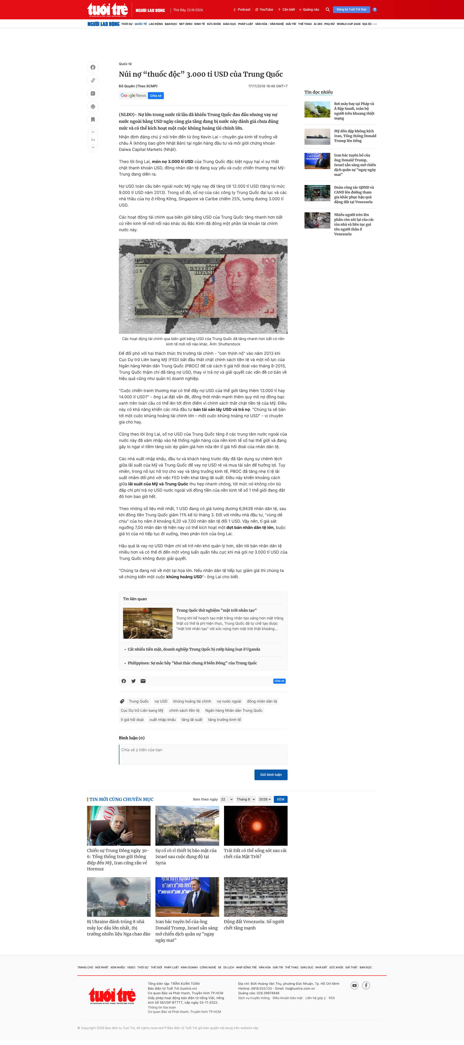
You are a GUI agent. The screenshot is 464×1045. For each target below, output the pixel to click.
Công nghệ (208, 967)
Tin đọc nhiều (318, 92)
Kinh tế (199, 24)
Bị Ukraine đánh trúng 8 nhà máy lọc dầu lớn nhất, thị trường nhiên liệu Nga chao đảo (118, 928)
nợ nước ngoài (229, 701)
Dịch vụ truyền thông (254, 998)
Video (131, 967)
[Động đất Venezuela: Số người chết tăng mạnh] (256, 897)
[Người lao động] (150, 10)
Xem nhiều (117, 967)
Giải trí (291, 24)
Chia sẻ (155, 95)
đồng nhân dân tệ (262, 701)
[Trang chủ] (103, 24)
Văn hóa (265, 967)
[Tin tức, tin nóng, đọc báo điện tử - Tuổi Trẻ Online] (111, 9)
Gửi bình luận (271, 775)
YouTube (266, 10)
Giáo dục (229, 24)
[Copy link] (93, 81)
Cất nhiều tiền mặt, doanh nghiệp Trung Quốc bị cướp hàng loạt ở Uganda (194, 649)
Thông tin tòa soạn (162, 1007)
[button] (93, 132)
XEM (280, 799)
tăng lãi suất (191, 719)
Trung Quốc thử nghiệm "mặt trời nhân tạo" (216, 610)
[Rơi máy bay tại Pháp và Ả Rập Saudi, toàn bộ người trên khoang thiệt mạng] (317, 109)
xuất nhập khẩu (162, 719)
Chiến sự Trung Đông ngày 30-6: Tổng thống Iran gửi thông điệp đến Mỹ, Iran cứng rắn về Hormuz (118, 860)
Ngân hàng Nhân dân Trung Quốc (233, 710)
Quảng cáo (311, 10)
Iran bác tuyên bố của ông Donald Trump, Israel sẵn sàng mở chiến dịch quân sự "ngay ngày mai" (355, 165)
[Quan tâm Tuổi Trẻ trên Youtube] (354, 985)
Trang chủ (85, 967)
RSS (332, 998)
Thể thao (305, 24)
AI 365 (318, 24)
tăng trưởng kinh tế (224, 719)
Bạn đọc (171, 24)
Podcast (244, 10)
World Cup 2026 (349, 24)
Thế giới (156, 967)
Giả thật (351, 967)
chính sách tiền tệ (184, 710)
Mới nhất (102, 967)
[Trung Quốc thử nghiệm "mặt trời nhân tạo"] (148, 623)
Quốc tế (141, 24)
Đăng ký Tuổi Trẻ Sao (351, 9)
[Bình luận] (93, 94)
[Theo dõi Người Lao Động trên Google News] (133, 95)
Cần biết (289, 10)
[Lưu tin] (93, 120)
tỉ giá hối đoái (132, 719)
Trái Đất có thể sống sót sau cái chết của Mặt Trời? (255, 854)
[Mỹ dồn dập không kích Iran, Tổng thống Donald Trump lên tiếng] (317, 137)
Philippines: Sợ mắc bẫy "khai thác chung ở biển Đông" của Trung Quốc (192, 663)
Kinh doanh (189, 967)
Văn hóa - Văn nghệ (269, 24)
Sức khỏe (214, 24)
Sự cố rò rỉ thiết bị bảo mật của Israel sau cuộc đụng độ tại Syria (186, 857)
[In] (93, 107)
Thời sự (127, 24)
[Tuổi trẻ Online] (112, 995)
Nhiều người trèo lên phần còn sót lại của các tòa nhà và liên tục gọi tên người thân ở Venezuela (354, 224)
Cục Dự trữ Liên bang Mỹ (142, 710)
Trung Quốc (139, 701)
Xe (219, 967)
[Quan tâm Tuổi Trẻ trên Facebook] (366, 985)
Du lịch (228, 967)
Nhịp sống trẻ (246, 967)
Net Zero (185, 24)
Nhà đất (321, 967)
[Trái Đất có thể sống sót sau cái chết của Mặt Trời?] (256, 826)
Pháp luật (245, 24)
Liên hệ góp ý (316, 998)
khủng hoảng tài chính (192, 701)
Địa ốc (367, 24)
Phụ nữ (329, 24)
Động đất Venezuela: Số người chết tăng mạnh (254, 925)
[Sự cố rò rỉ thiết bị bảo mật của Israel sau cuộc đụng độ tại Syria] (187, 826)
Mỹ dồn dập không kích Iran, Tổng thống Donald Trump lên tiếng (355, 136)
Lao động (156, 24)
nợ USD (161, 701)
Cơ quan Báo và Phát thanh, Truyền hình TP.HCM (184, 1012)
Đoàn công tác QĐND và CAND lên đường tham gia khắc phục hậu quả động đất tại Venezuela (354, 194)
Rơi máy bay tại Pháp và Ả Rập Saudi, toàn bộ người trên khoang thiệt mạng (354, 111)
